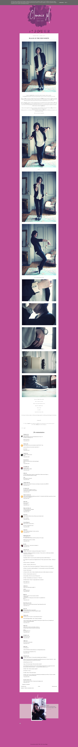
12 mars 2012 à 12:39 (26, 485)
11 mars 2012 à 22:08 (26, 456)
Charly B (24, 453)
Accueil (39, 686)
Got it (66, 2)
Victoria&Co (25, 635)
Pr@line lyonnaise (26, 535)
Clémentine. (25, 434)
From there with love (26, 679)
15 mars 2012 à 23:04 (26, 637)
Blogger (46, 744)
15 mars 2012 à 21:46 (26, 632)
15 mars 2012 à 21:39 (26, 622)
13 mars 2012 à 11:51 (26, 532)
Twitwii (24, 514)
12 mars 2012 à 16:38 (26, 491)
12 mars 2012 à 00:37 (26, 479)
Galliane (24, 640)
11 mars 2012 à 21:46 (26, 450)
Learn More (61, 2)
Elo (23, 544)
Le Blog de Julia (25, 482)
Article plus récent (23, 686)
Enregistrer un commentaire (26, 684)
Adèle (24, 473)
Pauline (24, 625)
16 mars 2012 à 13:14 (26, 643)
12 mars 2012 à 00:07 (26, 470)
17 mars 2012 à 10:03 (26, 676)
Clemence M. (25, 549)
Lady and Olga (25, 522)
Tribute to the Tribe (26, 508)
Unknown (24, 443)
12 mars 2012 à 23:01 (26, 511)
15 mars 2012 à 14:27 (26, 612)
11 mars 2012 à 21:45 (26, 440)
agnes (24, 608)
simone (24, 501)
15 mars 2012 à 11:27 (26, 605)
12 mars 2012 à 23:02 (26, 519)
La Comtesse (25, 488)
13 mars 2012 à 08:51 (26, 526)
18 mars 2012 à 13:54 (26, 682)
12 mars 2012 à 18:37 (26, 498)
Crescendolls (25, 466)
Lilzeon (24, 646)
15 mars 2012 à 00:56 (26, 591)
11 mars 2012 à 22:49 (26, 463)
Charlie (24, 529)
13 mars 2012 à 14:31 (26, 546)
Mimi (24, 594)
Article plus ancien (54, 686)
